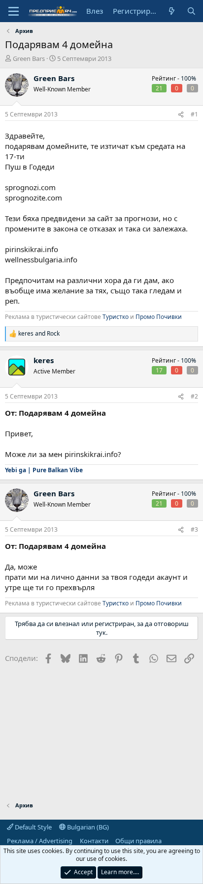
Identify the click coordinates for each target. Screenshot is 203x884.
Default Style (32, 827)
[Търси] (191, 11)
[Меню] (13, 11)
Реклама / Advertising (39, 840)
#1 (194, 114)
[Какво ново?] (171, 11)
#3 (194, 529)
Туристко (115, 317)
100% (188, 78)
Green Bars (29, 58)
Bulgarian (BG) (87, 827)
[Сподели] (180, 114)
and (39, 334)
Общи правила (138, 840)
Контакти (94, 840)
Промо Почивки (158, 317)
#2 (194, 396)
